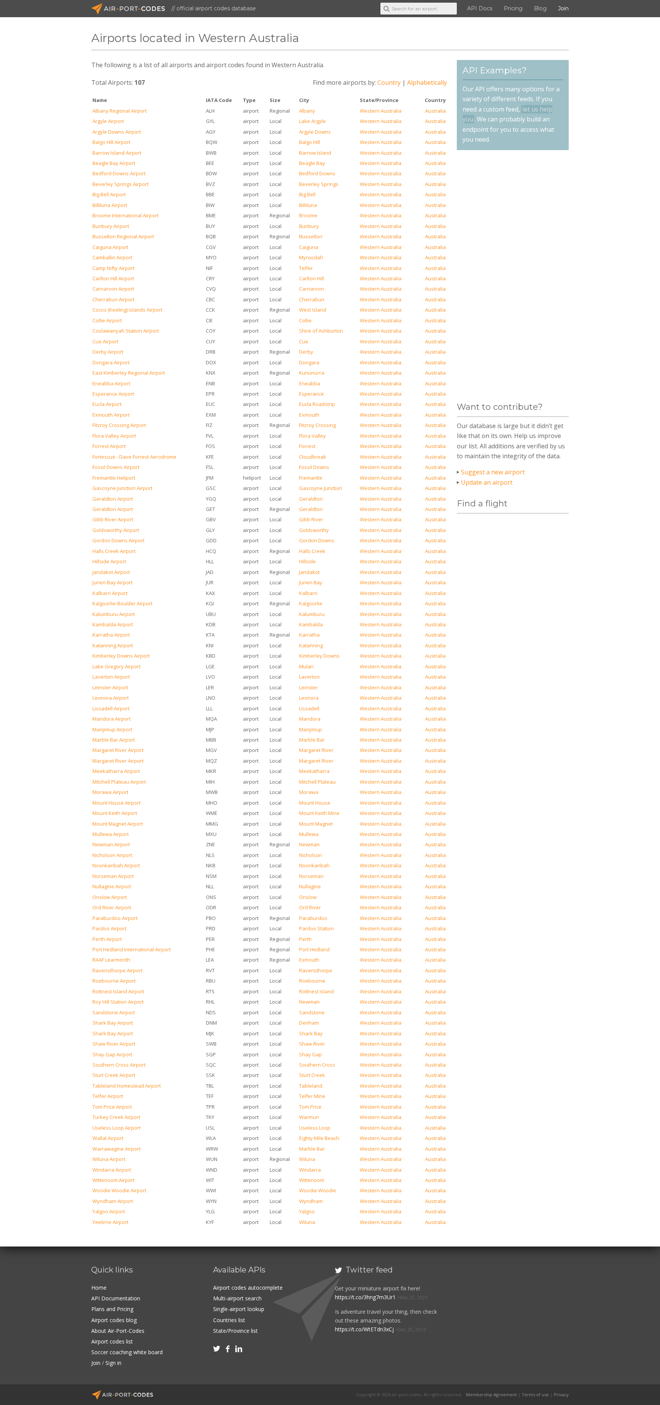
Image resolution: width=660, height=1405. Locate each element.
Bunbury (309, 226)
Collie (305, 320)
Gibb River (311, 519)
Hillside (307, 561)
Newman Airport (111, 844)
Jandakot (309, 572)
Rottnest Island (316, 991)
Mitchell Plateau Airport (119, 781)
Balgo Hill (309, 142)
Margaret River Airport (118, 750)
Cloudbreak (312, 456)
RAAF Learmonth (111, 959)
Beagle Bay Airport (113, 163)
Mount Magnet (316, 823)
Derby (306, 351)
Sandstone (312, 1012)
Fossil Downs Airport (115, 467)
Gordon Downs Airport (118, 540)
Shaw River (312, 1043)
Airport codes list (112, 1341)
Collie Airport (107, 320)
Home (99, 1287)
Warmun (309, 1117)
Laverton (309, 676)
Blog (540, 8)
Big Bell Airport (109, 194)
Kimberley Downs (319, 655)
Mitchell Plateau (317, 781)
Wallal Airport (107, 1138)
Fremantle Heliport (113, 477)
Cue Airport (105, 341)
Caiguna (308, 247)
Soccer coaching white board (127, 1352)
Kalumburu (312, 614)
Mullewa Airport (110, 834)
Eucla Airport (106, 404)
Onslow (308, 897)
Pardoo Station (316, 928)
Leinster (308, 687)
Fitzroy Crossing (317, 425)
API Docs (479, 8)
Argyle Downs (315, 131)
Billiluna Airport (109, 205)
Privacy (561, 1394)
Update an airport (487, 482)
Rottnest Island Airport (118, 991)
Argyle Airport (108, 121)
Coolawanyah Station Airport (125, 330)
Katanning (311, 645)
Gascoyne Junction (320, 488)
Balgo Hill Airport (111, 142)
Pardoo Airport (109, 928)
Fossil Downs (314, 467)
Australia (435, 110)
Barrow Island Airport (116, 152)
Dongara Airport (110, 362)
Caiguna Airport (110, 247)
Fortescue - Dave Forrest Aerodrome (134, 456)
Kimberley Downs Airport (121, 655)
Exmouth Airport (110, 414)
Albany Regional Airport (119, 110)
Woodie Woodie (317, 1190)
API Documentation (115, 1298)
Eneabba (309, 383)
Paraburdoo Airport (115, 918)
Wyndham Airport (112, 1201)
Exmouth (309, 414)
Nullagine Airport (111, 886)
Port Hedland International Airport (131, 949)
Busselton (310, 236)
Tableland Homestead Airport (126, 1085)
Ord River (310, 907)
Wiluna (307, 1159)
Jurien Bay (310, 582)
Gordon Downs (316, 540)
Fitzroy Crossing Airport (119, 425)
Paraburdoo (313, 918)
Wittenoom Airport (113, 1180)
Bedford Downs (317, 173)
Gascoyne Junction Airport (122, 488)
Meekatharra (314, 771)
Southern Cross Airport (119, 1064)
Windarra (310, 1169)
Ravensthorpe (315, 970)
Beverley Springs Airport (120, 184)
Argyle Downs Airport (116, 131)
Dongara (309, 362)
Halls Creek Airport (114, 551)
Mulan (306, 666)
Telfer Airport (107, 1096)
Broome (308, 215)
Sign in (113, 1362)
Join (563, 8)
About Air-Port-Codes (117, 1330)
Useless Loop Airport (116, 1127)
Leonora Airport (110, 697)
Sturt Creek (312, 1075)
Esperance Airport (113, 393)
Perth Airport (107, 939)
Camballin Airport (112, 257)
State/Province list (235, 1330)
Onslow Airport (109, 897)
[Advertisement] (512, 276)
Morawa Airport (110, 792)
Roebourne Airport (114, 980)
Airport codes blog (114, 1320)
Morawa (308, 792)
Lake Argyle (312, 121)
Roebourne (312, 980)
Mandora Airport (111, 718)
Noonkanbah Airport (116, 865)
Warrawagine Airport (116, 1148)
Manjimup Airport (112, 729)
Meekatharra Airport (116, 771)
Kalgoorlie (310, 603)
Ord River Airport (111, 907)
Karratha (309, 634)
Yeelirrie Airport (110, 1222)
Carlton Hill (311, 278)
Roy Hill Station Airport (118, 1001)
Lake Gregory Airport (116, 666)
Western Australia (380, 110)
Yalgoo (307, 1211)
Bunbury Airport (110, 226)
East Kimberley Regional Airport (128, 372)
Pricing (513, 8)
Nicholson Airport (112, 855)
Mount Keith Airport (114, 813)
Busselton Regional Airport (123, 236)
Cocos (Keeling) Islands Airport (127, 309)
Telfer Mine (312, 1096)
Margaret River (316, 750)
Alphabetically (427, 82)
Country (389, 82)
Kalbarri (308, 593)
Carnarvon (311, 288)
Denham (309, 1022)
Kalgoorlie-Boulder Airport (122, 603)
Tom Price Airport (112, 1106)
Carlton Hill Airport (113, 278)
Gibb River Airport (112, 519)
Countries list (229, 1320)
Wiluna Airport (108, 1159)
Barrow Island (315, 152)
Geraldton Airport (112, 498)
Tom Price (310, 1106)
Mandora (309, 718)
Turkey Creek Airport (116, 1117)
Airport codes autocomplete (248, 1287)
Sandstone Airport (113, 1012)
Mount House (314, 802)
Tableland (310, 1085)
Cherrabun (311, 299)
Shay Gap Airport (112, 1054)
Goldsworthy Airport (115, 530)
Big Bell (307, 194)
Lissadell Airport (110, 708)
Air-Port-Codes (131, 9)
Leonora (309, 697)
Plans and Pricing (112, 1309)
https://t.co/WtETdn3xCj (364, 1329)
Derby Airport (107, 351)
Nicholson (310, 855)
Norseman (311, 876)
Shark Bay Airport (112, 1022)
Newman (309, 844)
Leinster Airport (110, 687)
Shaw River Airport (113, 1043)
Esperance (311, 393)
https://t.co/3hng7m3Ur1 (365, 1297)
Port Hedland (314, 949)
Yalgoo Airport (108, 1211)
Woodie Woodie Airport (119, 1190)
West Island (312, 309)
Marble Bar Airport (113, 739)
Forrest (307, 446)
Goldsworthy (314, 530)
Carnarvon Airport (113, 288)
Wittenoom (311, 1180)
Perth (305, 939)
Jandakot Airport (111, 572)
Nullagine (310, 886)
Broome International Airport (125, 215)
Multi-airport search (237, 1298)
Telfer (306, 268)
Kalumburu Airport (113, 614)
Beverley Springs (318, 184)
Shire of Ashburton (321, 330)
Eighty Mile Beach (319, 1138)
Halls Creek (312, 551)
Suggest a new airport (493, 472)
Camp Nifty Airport (113, 268)
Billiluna (308, 205)
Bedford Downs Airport (119, 173)
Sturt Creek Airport (113, 1075)
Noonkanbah (314, 865)
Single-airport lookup (238, 1309)
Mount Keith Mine (319, 813)
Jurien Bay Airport (112, 582)
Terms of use (535, 1394)
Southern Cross (317, 1064)
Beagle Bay (312, 163)
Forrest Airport (109, 446)
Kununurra (311, 372)
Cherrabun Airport (113, 299)
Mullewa (309, 834)
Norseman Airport (113, 876)
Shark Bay (311, 1033)
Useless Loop (314, 1127)
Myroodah (311, 257)
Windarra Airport (111, 1169)
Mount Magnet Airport (117, 823)
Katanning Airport (112, 645)
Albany (307, 110)
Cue (303, 341)
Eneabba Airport (111, 383)
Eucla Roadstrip (317, 404)
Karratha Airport (111, 634)
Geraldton (311, 498)
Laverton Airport (111, 676)
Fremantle (310, 477)
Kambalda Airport (112, 624)
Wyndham (311, 1201)
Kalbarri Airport (110, 593)
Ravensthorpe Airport (117, 970)
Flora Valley (312, 435)
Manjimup (310, 729)
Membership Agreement (491, 1394)
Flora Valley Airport (114, 435)
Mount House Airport (116, 802)
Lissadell (309, 708)
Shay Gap (310, 1054)
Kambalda (311, 624)
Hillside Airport (109, 561)
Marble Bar (312, 739)
